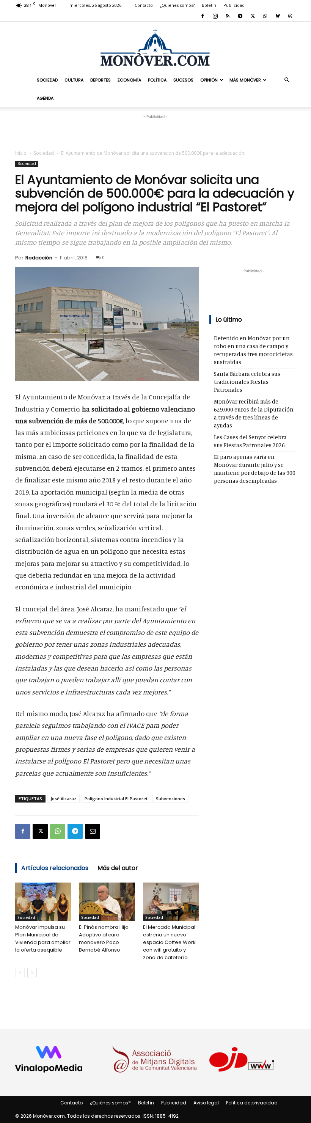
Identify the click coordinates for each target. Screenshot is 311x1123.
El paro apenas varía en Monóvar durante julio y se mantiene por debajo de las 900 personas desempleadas (254, 468)
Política (157, 80)
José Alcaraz (63, 798)
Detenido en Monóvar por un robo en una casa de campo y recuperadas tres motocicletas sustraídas (253, 350)
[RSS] (227, 16)
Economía (129, 80)
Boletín (209, 5)
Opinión (209, 80)
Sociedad (47, 80)
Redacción (38, 257)
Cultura (73, 80)
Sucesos (183, 80)
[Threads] (290, 16)
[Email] (92, 831)
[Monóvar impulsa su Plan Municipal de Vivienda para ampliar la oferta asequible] (43, 902)
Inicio (21, 153)
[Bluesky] (277, 16)
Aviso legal (206, 1102)
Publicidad (234, 5)
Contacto (144, 5)
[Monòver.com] (155, 47)
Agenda (45, 98)
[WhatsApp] (265, 16)
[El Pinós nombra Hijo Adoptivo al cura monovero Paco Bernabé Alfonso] (107, 902)
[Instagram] (215, 16)
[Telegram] (240, 16)
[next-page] (32, 972)
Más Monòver (245, 80)
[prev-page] (20, 972)
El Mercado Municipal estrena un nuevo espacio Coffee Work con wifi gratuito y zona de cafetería (169, 942)
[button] (287, 79)
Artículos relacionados (54, 868)
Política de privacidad (252, 1102)
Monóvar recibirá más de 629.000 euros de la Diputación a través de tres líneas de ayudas (254, 413)
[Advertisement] (155, 132)
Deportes (100, 80)
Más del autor (117, 868)
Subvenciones (170, 798)
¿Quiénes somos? (177, 5)
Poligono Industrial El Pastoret (116, 798)
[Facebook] (202, 16)
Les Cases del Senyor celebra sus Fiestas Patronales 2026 (250, 441)
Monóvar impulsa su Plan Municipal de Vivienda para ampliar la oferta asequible (43, 938)
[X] (252, 16)
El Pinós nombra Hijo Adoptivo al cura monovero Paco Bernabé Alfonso (104, 938)
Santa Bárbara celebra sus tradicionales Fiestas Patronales (247, 381)
